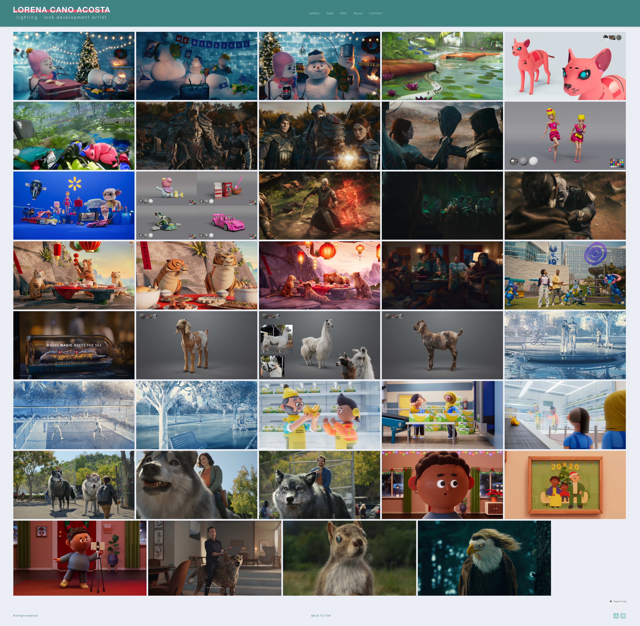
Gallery (314, 13)
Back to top (321, 615)
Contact (375, 13)
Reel (329, 13)
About (358, 13)
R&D (343, 13)
